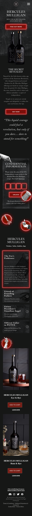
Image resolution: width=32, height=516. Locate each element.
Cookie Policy (11, 507)
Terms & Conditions (8, 504)
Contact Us (16, 505)
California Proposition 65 (21, 504)
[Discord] (10, 494)
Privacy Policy (20, 507)
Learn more (16, 410)
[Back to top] (16, 4)
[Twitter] (18, 494)
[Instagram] (14, 494)
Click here (21, 179)
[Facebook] (22, 494)
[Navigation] (28, 4)
